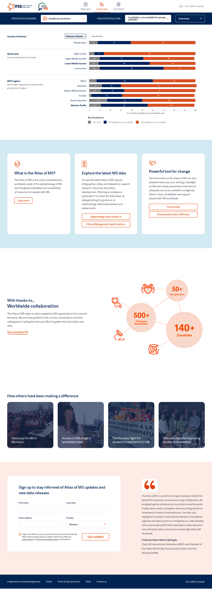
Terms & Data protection (69, 581)
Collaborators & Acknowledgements (23, 581)
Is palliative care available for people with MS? (147, 18)
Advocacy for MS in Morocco (24, 440)
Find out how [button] (173, 206)
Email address (25, 517)
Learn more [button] (23, 200)
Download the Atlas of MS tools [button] (173, 214)
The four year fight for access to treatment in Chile (131, 440)
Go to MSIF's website (194, 6)
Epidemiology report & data (105, 216)
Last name (71, 502)
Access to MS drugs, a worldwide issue (76, 440)
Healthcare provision (59, 18)
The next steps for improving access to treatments (181, 440)
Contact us (102, 581)
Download (184, 18)
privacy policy (27, 539)
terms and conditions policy (47, 539)
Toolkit (49, 581)
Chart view (101, 9)
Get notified (95, 537)
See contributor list (17, 332)
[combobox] (87, 524)
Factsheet (118, 9)
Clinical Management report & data (104, 224)
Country (69, 517)
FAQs (88, 581)
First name (24, 502)
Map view (86, 9)
